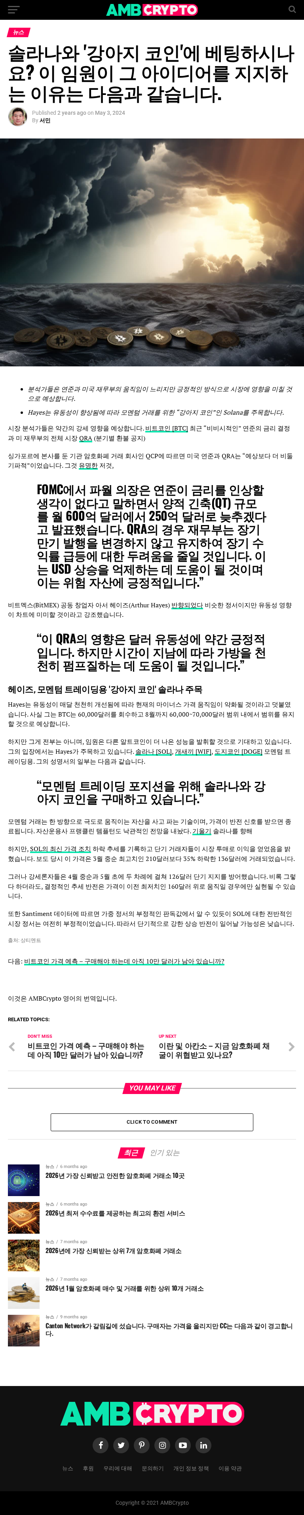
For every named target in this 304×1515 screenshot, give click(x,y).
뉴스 (67, 1468)
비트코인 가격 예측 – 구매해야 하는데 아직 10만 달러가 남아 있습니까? (124, 961)
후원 (88, 1468)
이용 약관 (230, 1468)
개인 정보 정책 (191, 1468)
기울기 (201, 831)
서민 (45, 120)
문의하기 (153, 1468)
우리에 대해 (117, 1468)
